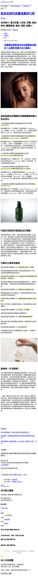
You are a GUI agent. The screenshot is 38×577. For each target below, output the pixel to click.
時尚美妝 (15, 30)
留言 (19, 474)
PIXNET (8, 551)
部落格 (6, 35)
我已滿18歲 (4, 573)
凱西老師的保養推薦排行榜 (18, 13)
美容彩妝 (14, 479)
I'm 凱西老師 (4, 465)
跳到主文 (3, 18)
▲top (2, 484)
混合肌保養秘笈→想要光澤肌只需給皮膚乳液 (15, 432)
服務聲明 (19, 553)
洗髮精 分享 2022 (17, 481)
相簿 (5, 33)
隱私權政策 (31, 551)
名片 (5, 37)
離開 (10, 573)
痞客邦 (15, 474)
